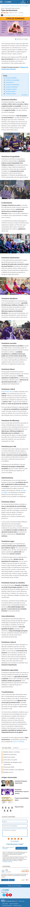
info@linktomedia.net (7, 862)
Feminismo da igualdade (12, 80)
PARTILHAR (22, 3)
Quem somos (21, 901)
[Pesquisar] (28, 2)
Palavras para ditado (9, 767)
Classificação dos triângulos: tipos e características (13, 763)
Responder (11, 880)
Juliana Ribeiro (8, 15)
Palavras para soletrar (9, 757)
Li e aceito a (8, 848)
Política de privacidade (7, 905)
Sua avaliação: (15, 841)
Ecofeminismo (10, 82)
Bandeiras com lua (8, 772)
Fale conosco (5, 903)
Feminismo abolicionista (12, 85)
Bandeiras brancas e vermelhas (12, 752)
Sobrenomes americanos (10, 755)
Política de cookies (17, 905)
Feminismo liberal (10, 91)
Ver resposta (5, 880)
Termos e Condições (14, 903)
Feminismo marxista (11, 89)
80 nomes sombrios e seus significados (14, 770)
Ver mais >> (25, 95)
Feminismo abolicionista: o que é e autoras (22, 792)
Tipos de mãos (19, 807)
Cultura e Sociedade (5, 6)
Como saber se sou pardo (10, 760)
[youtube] (7, 895)
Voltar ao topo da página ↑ (15, 886)
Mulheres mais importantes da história (14, 68)
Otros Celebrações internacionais (10, 8)
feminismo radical (8, 391)
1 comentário (20, 12)
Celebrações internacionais (16, 6)
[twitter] (4, 895)
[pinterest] (10, 895)
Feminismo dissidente (12, 87)
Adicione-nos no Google (22, 39)
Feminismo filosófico (11, 78)
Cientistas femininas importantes (21, 782)
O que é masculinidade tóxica (22, 799)
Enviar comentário (21, 848)
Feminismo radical (11, 94)
